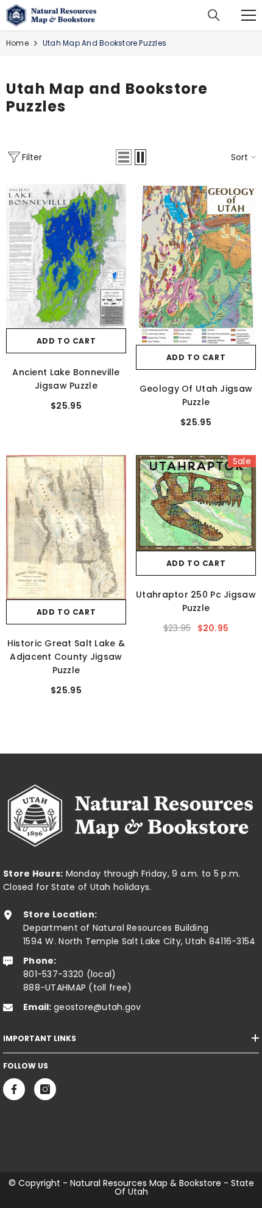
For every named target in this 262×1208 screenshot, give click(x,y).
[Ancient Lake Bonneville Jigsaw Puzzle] (66, 256)
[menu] (248, 15)
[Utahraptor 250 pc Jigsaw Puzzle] (196, 503)
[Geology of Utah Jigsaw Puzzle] (196, 264)
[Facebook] (14, 1089)
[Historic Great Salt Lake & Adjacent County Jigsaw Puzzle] (66, 527)
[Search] (214, 15)
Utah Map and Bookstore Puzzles (104, 43)
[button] (124, 157)
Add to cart (66, 341)
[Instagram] (45, 1089)
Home (17, 43)
